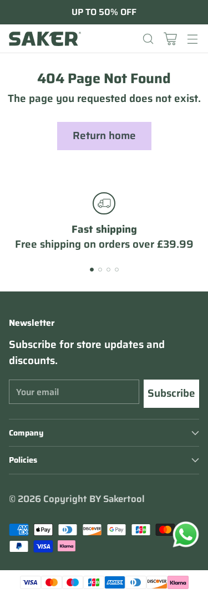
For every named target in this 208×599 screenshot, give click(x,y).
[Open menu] (192, 38)
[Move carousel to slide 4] (117, 270)
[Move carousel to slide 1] (92, 270)
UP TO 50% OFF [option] (104, 12)
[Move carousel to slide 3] (108, 270)
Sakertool (124, 499)
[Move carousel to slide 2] (100, 270)
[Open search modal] (147, 38)
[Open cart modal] (170, 38)
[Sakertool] (45, 38)
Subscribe (171, 393)
